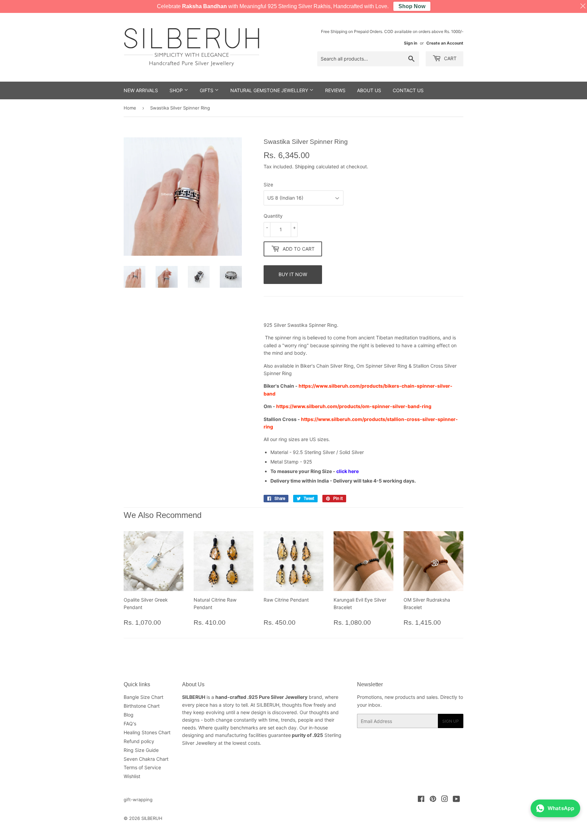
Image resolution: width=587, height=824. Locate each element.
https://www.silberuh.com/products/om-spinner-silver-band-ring (353, 406)
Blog (129, 715)
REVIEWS (335, 90)
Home (130, 108)
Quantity (273, 216)
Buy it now (293, 274)
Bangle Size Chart (143, 697)
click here (347, 471)
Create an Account (444, 43)
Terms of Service (142, 767)
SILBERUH (151, 818)
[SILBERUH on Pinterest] (433, 800)
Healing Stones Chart (147, 732)
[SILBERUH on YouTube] (456, 800)
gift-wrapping (138, 799)
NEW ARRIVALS (141, 90)
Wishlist (132, 776)
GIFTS (207, 90)
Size (268, 184)
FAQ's (130, 723)
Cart (450, 58)
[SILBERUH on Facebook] (421, 800)
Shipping (305, 166)
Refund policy (139, 741)
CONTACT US (408, 90)
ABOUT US (369, 90)
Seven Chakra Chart (146, 759)
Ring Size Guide (141, 750)
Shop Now (411, 6)
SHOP (177, 90)
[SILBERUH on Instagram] (444, 800)
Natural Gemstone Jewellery (269, 90)
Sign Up (450, 721)
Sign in (410, 43)
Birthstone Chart (142, 706)
